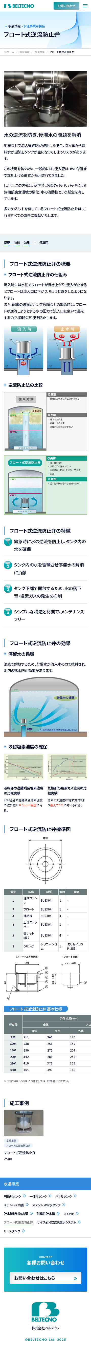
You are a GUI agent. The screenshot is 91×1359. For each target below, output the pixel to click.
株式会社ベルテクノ (19, 6)
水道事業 (11, 1183)
